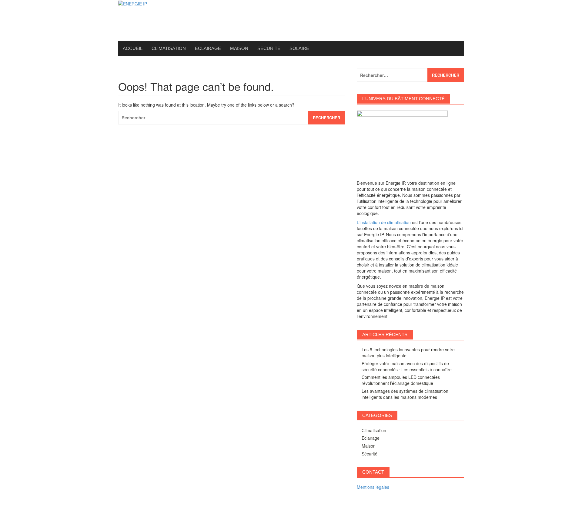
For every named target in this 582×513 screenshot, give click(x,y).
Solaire (299, 48)
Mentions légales (373, 487)
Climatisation (169, 48)
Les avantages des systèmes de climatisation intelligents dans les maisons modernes (405, 394)
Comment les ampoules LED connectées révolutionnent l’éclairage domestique (401, 380)
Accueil (132, 48)
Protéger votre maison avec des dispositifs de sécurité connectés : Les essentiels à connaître (407, 366)
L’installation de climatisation (384, 222)
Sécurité (268, 48)
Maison (239, 48)
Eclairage (208, 48)
